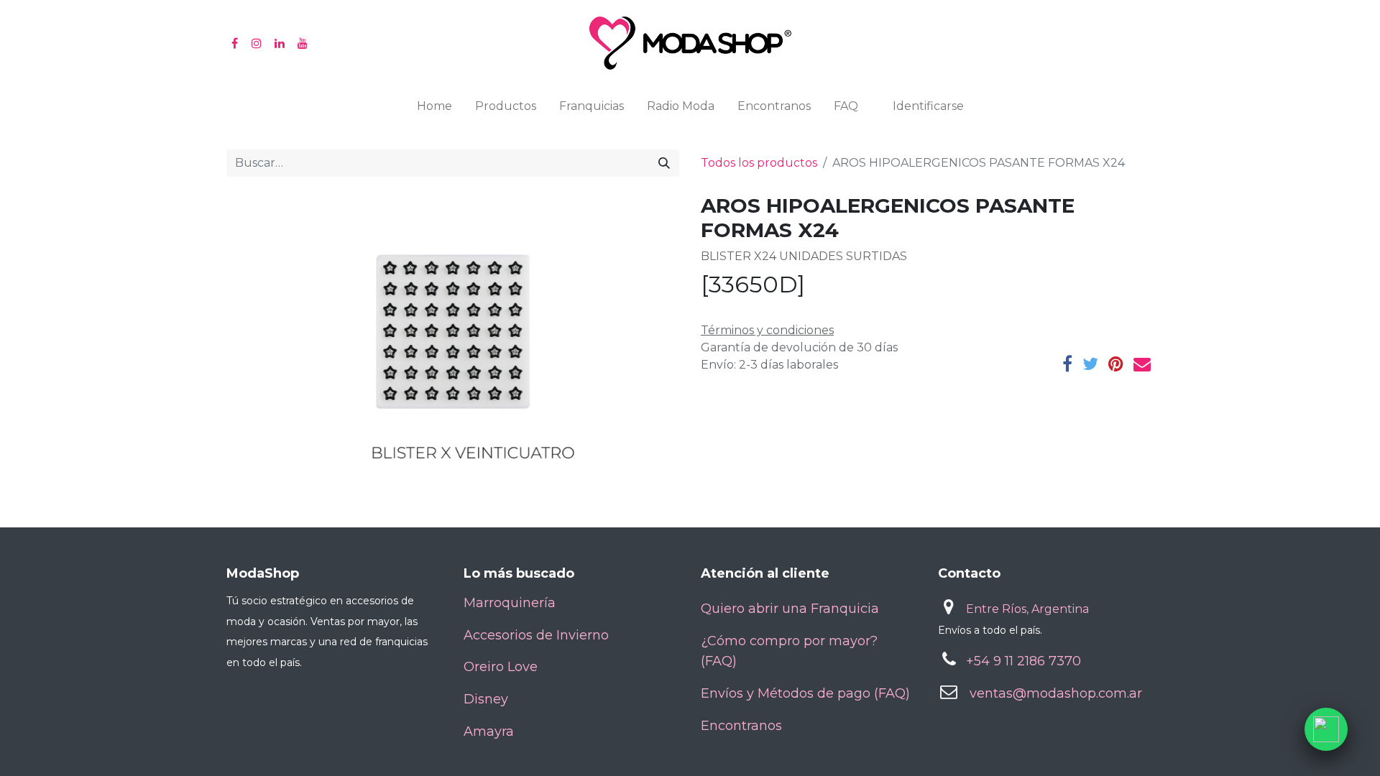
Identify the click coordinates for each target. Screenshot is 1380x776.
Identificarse (928, 106)
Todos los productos (759, 163)
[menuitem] (434, 109)
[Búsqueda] (664, 163)
